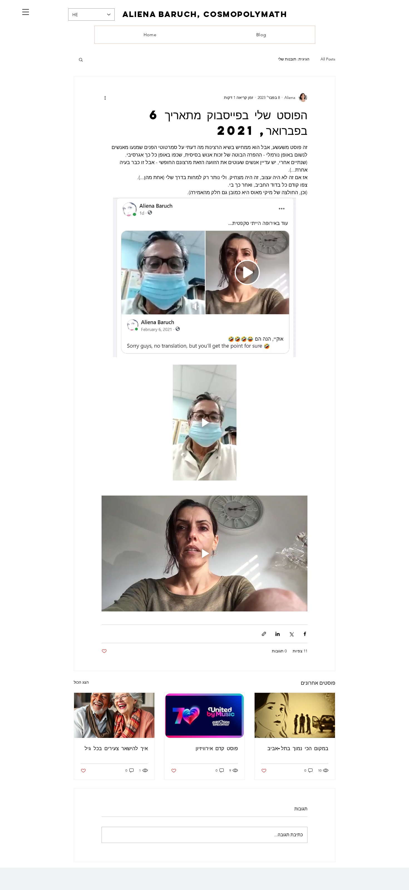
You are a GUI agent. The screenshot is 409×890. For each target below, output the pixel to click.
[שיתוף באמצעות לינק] (264, 634)
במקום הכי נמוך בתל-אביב (297, 748)
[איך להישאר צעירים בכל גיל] (114, 715)
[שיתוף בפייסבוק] (304, 634)
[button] (25, 12)
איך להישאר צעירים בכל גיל (116, 748)
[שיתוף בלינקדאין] (277, 634)
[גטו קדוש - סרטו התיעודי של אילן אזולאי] (295, 715)
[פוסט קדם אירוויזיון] (204, 715)
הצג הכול (81, 682)
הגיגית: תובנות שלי (293, 59)
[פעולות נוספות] (105, 97)
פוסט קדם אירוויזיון (217, 748)
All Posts (328, 59)
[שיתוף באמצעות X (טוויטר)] (291, 634)
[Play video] (204, 423)
